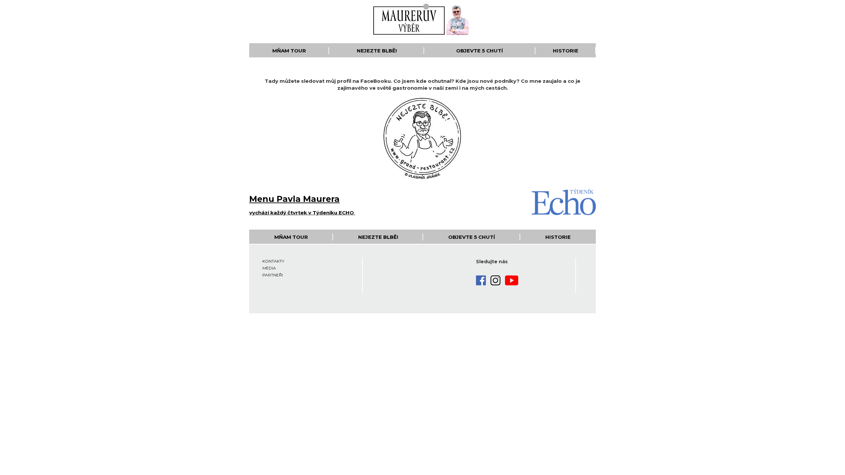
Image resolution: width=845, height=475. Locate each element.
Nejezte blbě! (377, 51)
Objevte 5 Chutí (479, 51)
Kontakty (273, 261)
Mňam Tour (289, 51)
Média (269, 268)
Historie (565, 51)
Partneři (272, 274)
